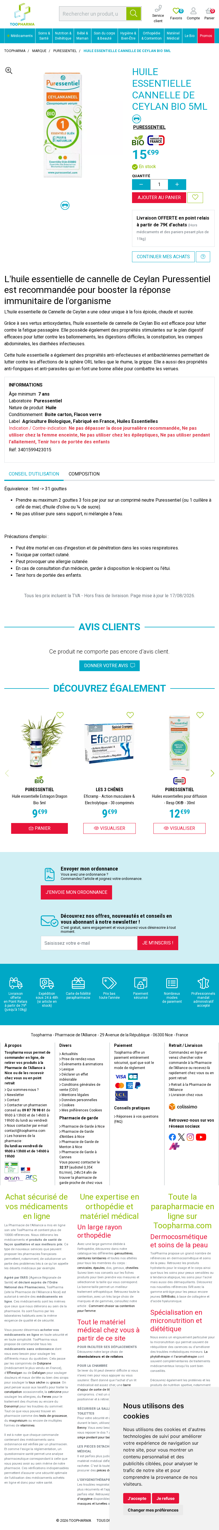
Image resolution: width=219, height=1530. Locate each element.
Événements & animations (82, 1064)
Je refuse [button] (166, 1498)
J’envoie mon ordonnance (76, 892)
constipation (13, 1392)
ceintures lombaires (91, 1258)
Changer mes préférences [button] (153, 1510)
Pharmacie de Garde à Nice (83, 1126)
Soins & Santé (44, 35)
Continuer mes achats (163, 256)
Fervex (46, 1397)
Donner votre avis (107, 665)
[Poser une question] (203, 256)
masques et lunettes (92, 1504)
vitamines (27, 1425)
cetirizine (54, 1392)
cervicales (84, 1268)
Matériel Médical (173, 35)
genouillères (123, 1253)
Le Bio (189, 36)
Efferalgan (14, 1373)
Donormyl (11, 1406)
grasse (55, 1382)
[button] (212, 773)
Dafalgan (39, 1373)
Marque (39, 51)
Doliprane (44, 1363)
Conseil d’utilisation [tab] (34, 474)
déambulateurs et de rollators (100, 1357)
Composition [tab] (84, 474)
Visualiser (112, 828)
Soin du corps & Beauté (104, 35)
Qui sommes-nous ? (22, 1090)
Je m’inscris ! (157, 943)
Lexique (67, 1069)
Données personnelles (79, 1100)
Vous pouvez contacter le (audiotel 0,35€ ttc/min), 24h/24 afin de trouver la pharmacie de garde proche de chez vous (80, 1172)
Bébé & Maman (82, 35)
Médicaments (21, 36)
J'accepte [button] (137, 1498)
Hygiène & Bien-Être (128, 35)
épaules (99, 1268)
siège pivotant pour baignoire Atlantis (104, 1437)
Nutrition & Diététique (63, 35)
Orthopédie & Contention (151, 35)
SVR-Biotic (168, 1297)
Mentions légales (75, 1095)
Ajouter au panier (159, 197)
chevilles (131, 1268)
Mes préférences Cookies (81, 1110)
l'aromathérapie (185, 1357)
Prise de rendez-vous (78, 1059)
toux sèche (37, 1382)
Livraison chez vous (186, 1095)
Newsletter (15, 1095)
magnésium (18, 1421)
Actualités (69, 1054)
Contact (12, 1100)
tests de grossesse (53, 1416)
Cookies (67, 1105)
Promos (206, 36)
